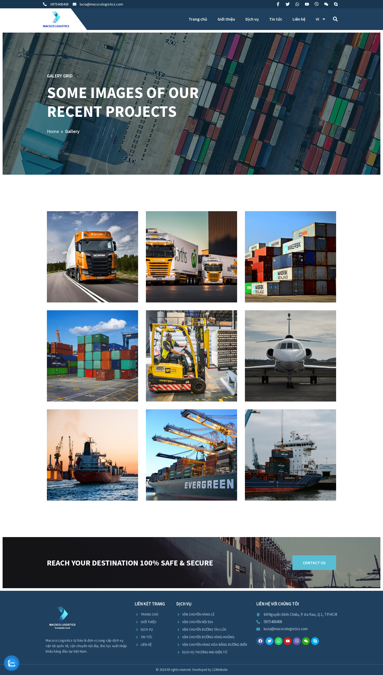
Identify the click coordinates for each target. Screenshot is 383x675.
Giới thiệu (226, 19)
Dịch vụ (252, 19)
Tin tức (275, 19)
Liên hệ (299, 19)
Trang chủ (198, 19)
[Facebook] (260, 641)
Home (53, 131)
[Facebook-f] (278, 4)
